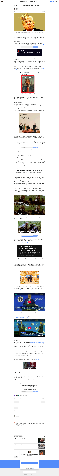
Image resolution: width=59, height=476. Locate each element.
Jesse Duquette (30, 133)
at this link (37, 359)
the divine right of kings (39, 185)
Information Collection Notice (29, 465)
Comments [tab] (15, 407)
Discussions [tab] (20, 436)
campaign (42, 342)
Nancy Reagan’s (33, 342)
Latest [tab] (17, 436)
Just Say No (38, 342)
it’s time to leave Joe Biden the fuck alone (22, 438)
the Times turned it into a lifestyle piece (23, 242)
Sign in (56, 1)
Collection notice (35, 469)
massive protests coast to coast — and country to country (22, 445)
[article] (29, 440)
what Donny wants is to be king (38, 44)
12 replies (18, 428)
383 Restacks (25, 395)
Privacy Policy (36, 465)
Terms (31, 469)
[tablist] (17, 408)
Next (42, 401)
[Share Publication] (48, 1)
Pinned (17, 416)
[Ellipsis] (44, 415)
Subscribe (51, 1)
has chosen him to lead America (33, 168)
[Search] (46, 1)
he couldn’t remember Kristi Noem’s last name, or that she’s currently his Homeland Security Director (28, 290)
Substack (25, 474)
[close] (37, 451)
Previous (17, 401)
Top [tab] (14, 436)
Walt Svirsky (17, 422)
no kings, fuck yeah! (18, 444)
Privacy (29, 469)
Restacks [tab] (19, 407)
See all (15, 456)
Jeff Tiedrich (17, 8)
